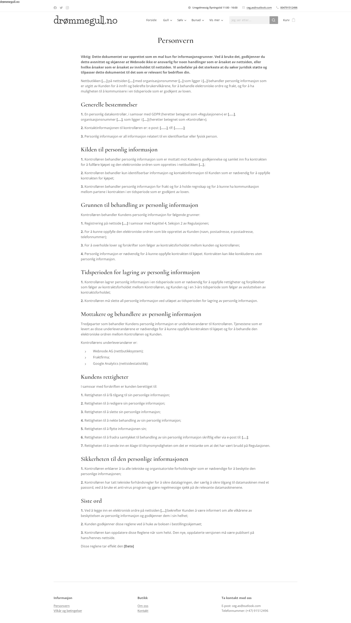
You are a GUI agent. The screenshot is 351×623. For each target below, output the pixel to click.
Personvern (62, 606)
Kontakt (143, 611)
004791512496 (288, 7)
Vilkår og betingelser (68, 611)
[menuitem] (152, 20)
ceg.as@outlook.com (259, 7)
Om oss (143, 606)
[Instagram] (67, 7)
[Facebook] (55, 7)
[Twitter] (61, 7)
